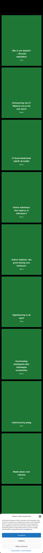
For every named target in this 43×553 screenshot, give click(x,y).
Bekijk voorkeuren (21, 546)
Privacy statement (26, 550)
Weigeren (21, 541)
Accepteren (21, 535)
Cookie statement (15, 550)
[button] (40, 516)
